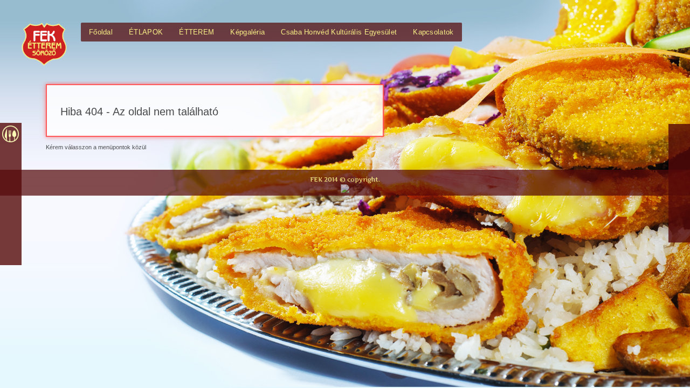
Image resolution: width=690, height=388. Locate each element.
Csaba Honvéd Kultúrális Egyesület (339, 32)
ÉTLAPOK (146, 32)
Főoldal (101, 32)
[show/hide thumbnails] (11, 253)
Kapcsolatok (433, 32)
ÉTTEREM (196, 32)
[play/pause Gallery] (11, 229)
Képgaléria (247, 32)
